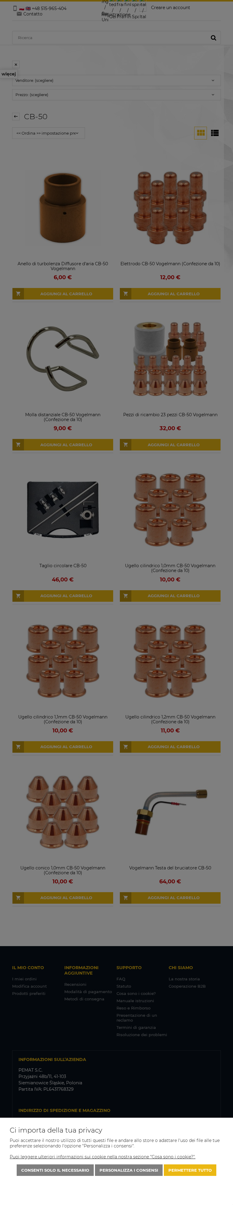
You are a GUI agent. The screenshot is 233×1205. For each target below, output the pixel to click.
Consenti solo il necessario (55, 1170)
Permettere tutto (190, 1170)
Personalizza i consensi (129, 1170)
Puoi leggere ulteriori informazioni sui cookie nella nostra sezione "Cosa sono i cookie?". (102, 1157)
